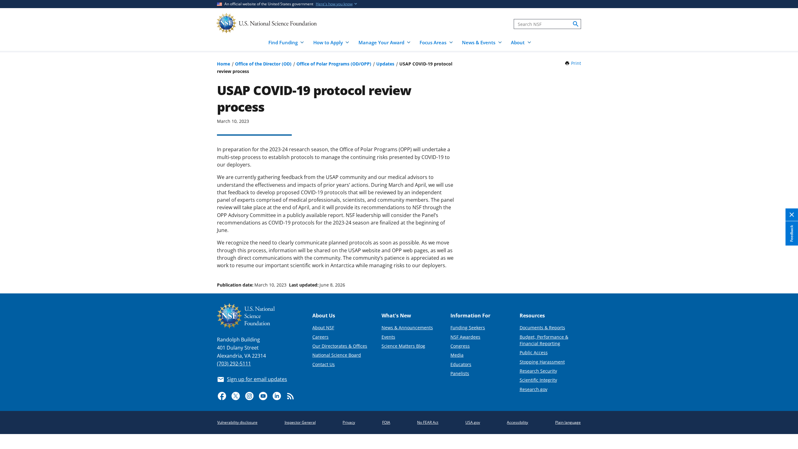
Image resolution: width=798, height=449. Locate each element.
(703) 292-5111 (234, 363)
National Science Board (336, 355)
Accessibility (517, 422)
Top (784, 261)
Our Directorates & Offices (339, 346)
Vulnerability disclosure (237, 422)
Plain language (568, 422)
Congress (460, 346)
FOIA (386, 422)
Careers (320, 337)
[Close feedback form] (792, 215)
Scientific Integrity (538, 380)
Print (576, 63)
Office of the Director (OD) (263, 64)
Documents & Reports (542, 328)
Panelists (459, 373)
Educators (460, 364)
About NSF (323, 328)
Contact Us (323, 364)
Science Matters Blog (403, 346)
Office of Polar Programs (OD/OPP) (333, 64)
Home (223, 64)
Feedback (791, 233)
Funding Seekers (467, 328)
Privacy (349, 422)
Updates (385, 64)
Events (388, 337)
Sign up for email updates (257, 379)
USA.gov (472, 422)
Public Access (534, 352)
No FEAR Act (427, 422)
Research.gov (533, 389)
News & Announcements (407, 328)
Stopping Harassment (542, 362)
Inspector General (300, 422)
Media (457, 355)
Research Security (538, 371)
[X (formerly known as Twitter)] (236, 396)
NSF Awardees (465, 337)
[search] (575, 24)
